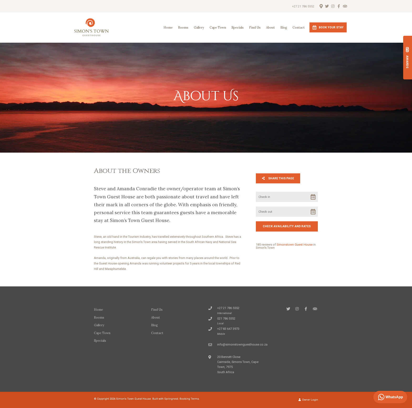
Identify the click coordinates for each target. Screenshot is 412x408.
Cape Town (218, 28)
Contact (299, 28)
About (270, 28)
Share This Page (281, 178)
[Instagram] (333, 6)
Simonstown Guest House (295, 244)
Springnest (171, 398)
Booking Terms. (190, 398)
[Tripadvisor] (345, 6)
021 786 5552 (226, 318)
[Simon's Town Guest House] (91, 27)
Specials (238, 28)
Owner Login (309, 399)
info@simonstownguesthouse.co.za (242, 344)
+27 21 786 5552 (303, 6)
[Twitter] (327, 6)
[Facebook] (339, 6)
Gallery (199, 28)
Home (168, 28)
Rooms (183, 28)
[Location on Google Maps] (321, 6)
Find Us (255, 28)
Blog (283, 28)
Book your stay (331, 27)
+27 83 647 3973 (228, 329)
